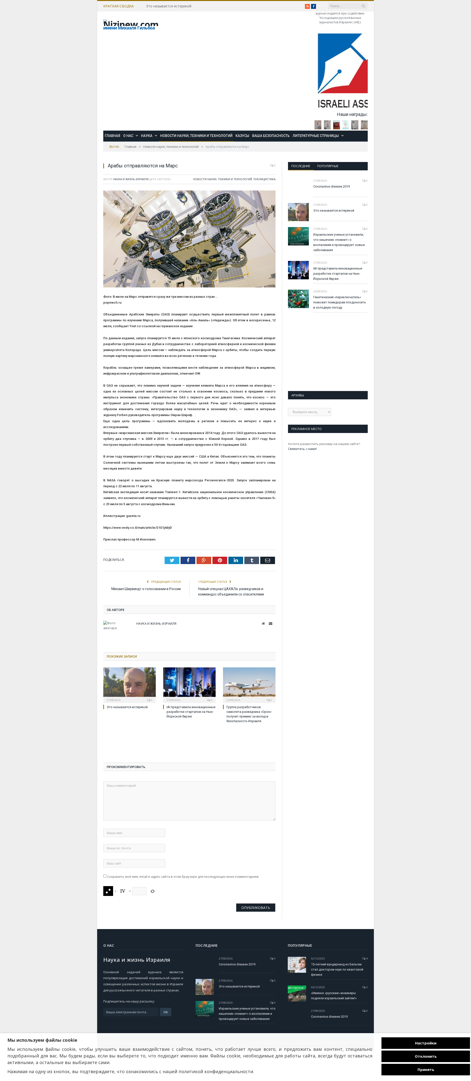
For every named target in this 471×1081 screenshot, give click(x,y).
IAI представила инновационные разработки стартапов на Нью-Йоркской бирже (191, 711)
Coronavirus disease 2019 (331, 186)
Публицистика (264, 179)
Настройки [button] (425, 1042)
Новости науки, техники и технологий (196, 136)
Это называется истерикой (168, 6)
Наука (146, 136)
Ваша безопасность (271, 136)
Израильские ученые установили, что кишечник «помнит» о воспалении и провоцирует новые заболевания (339, 242)
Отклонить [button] (426, 1056)
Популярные (328, 166)
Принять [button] (426, 1069)
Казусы (242, 136)
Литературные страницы (316, 136)
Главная (112, 136)
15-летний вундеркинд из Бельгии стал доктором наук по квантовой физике (337, 969)
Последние (300, 166)
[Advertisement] (142, 744)
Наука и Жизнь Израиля (130, 179)
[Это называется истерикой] (129, 684)
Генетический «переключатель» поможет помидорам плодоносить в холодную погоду (339, 302)
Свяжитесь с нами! (302, 448)
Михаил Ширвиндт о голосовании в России (146, 589)
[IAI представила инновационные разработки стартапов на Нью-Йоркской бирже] (189, 684)
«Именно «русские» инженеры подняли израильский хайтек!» (334, 995)
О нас (128, 136)
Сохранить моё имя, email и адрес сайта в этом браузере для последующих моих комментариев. (183, 876)
